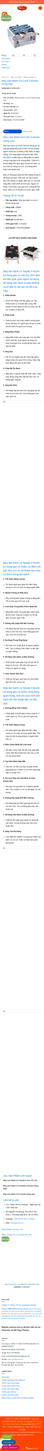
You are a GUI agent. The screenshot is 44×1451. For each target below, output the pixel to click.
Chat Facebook (9, 1442)
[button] (3, 8)
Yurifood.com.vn (16, 1223)
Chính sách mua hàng (10, 1383)
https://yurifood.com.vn (15, 1359)
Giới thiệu (5, 1377)
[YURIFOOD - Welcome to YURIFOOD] (22, 8)
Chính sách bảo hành (10, 1395)
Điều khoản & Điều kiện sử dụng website (18, 1398)
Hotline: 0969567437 (10, 1448)
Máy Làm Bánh (16, 77)
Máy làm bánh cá (30, 77)
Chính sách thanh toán (11, 1386)
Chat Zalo (7, 1437)
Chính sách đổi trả (9, 1392)
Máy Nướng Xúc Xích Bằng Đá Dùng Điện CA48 (22, 1284)
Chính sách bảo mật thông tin (13, 1380)
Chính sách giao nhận (10, 1389)
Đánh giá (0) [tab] (27, 131)
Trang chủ (5, 77)
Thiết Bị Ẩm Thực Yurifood (24, 1219)
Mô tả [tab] (6, 131)
